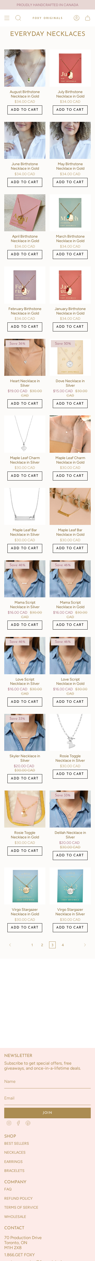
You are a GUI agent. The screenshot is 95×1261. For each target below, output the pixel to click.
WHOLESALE (15, 1216)
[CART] (87, 18)
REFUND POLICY (18, 1198)
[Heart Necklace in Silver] (24, 357)
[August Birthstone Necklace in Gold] (24, 67)
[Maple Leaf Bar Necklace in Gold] (70, 506)
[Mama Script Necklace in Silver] (24, 578)
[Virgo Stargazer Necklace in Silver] (70, 885)
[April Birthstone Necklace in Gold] (24, 212)
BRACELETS (14, 1170)
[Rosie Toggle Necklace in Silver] (70, 732)
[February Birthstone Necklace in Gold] (24, 284)
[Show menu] (7, 18)
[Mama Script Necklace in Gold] (70, 578)
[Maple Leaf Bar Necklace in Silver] (24, 506)
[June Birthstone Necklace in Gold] (24, 140)
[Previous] (16, 945)
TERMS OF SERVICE (21, 1207)
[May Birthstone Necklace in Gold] (70, 140)
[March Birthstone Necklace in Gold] (70, 212)
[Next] (79, 945)
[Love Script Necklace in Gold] (70, 655)
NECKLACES (15, 1152)
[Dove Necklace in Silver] (70, 357)
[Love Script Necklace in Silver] (24, 655)
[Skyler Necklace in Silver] (24, 732)
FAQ (8, 1189)
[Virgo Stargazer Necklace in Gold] (24, 885)
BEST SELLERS (16, 1143)
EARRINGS (13, 1162)
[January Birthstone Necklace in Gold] (70, 284)
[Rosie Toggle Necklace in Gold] (24, 809)
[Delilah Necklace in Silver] (70, 809)
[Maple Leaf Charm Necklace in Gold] (70, 433)
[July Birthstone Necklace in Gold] (70, 67)
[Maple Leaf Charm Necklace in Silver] (24, 433)
